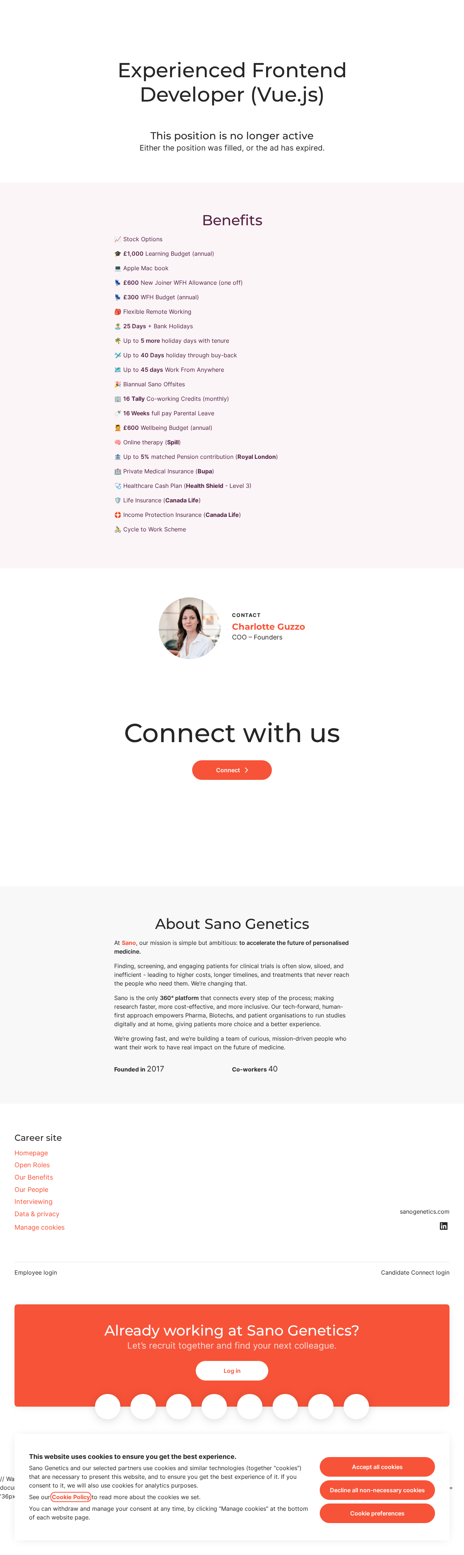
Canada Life (182, 500)
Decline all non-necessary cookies (377, 1490)
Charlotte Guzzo (268, 626)
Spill (173, 442)
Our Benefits (33, 1177)
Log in (232, 1370)
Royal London (256, 456)
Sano (129, 942)
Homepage (31, 1153)
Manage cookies (39, 1227)
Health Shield (204, 485)
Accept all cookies (377, 1466)
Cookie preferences (377, 1513)
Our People (31, 1189)
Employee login (35, 1272)
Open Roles (32, 1165)
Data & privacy (36, 1214)
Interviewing (33, 1201)
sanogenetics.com (425, 1211)
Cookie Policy (71, 1497)
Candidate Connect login (415, 1272)
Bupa (205, 471)
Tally (138, 398)
